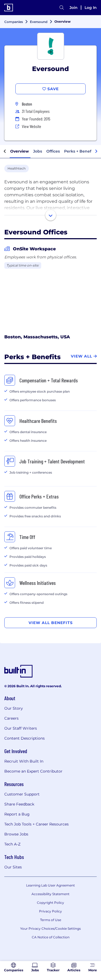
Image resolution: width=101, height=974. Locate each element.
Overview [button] (19, 151)
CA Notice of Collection (50, 937)
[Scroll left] (5, 151)
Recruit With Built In (23, 761)
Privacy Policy (50, 911)
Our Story (13, 708)
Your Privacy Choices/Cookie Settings (50, 928)
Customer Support (22, 794)
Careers (11, 718)
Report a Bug (17, 814)
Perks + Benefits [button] (80, 151)
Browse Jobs (16, 834)
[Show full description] (50, 215)
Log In (91, 7)
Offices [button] (53, 151)
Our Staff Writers (20, 728)
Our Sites (13, 867)
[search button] (61, 7)
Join (73, 7)
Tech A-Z (12, 844)
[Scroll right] (96, 151)
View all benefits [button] (51, 622)
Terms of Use (50, 920)
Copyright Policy (50, 903)
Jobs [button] (37, 151)
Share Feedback (19, 804)
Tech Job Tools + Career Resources (36, 824)
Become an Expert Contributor (33, 771)
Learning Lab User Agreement (50, 885)
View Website (31, 126)
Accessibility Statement (50, 894)
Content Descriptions (24, 738)
